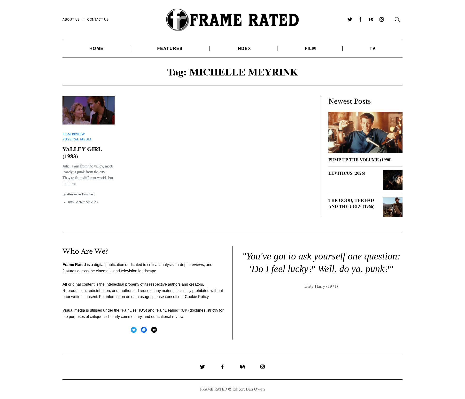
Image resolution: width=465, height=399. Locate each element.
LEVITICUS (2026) (346, 173)
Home (96, 48)
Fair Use (129, 310)
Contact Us (98, 19)
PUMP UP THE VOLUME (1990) (360, 160)
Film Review (73, 134)
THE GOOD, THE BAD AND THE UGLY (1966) (351, 203)
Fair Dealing (167, 310)
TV (373, 48)
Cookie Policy (197, 297)
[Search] (397, 19)
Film (310, 48)
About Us (71, 19)
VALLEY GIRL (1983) (82, 152)
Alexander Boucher (80, 194)
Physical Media (77, 139)
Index (243, 48)
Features (170, 48)
